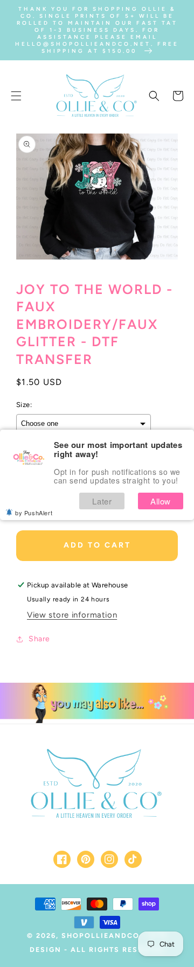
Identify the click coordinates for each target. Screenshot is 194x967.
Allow (160, 501)
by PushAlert (33, 512)
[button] (16, 96)
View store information (72, 615)
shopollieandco (100, 935)
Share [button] (39, 638)
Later (102, 501)
